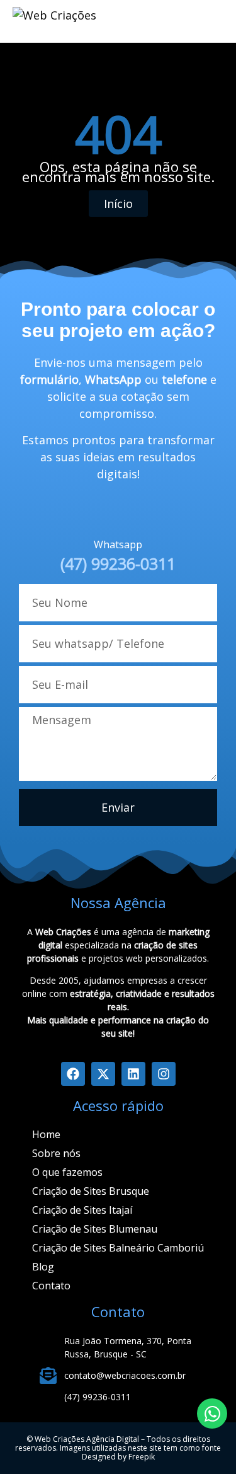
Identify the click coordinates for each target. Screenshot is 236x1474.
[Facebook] (73, 1074)
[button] (207, 19)
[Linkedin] (133, 1074)
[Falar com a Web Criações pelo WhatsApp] (212, 1413)
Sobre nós (56, 1153)
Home (46, 1134)
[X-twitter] (103, 1074)
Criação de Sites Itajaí (82, 1210)
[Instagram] (164, 1074)
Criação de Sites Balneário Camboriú (118, 1247)
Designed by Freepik (118, 1456)
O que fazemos (67, 1172)
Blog (43, 1266)
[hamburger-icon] (154, 21)
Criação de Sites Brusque (90, 1191)
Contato (51, 1285)
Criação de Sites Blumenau (94, 1229)
